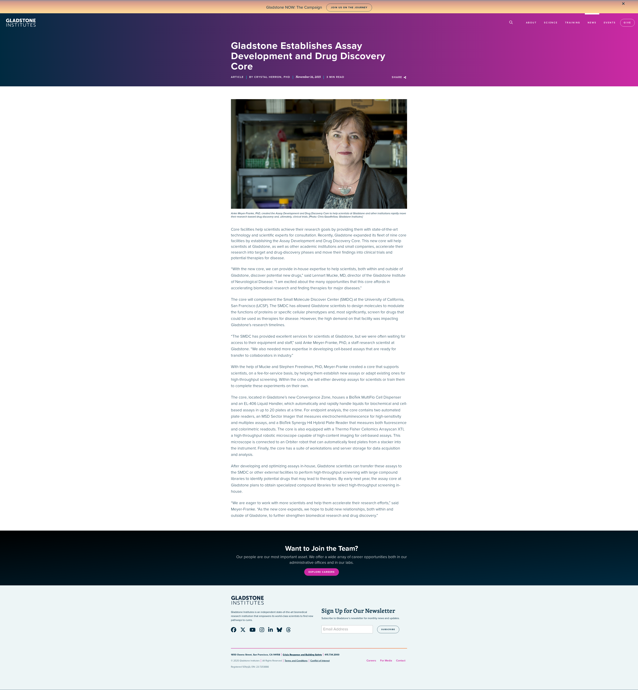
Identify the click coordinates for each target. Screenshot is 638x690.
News (592, 22)
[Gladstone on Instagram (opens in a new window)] (263, 631)
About (531, 22)
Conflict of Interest (320, 660)
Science (551, 22)
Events (610, 22)
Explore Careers (322, 572)
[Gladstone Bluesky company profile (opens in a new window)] (281, 631)
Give (627, 22)
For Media (386, 660)
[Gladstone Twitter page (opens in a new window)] (244, 631)
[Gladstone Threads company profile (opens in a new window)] (290, 631)
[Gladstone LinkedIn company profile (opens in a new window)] (272, 631)
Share (397, 77)
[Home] (21, 22)
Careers (371, 660)
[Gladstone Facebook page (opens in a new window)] (235, 631)
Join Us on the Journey (349, 7)
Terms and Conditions (296, 660)
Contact (400, 660)
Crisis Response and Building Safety (302, 654)
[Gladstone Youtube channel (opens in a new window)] (254, 631)
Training (572, 22)
